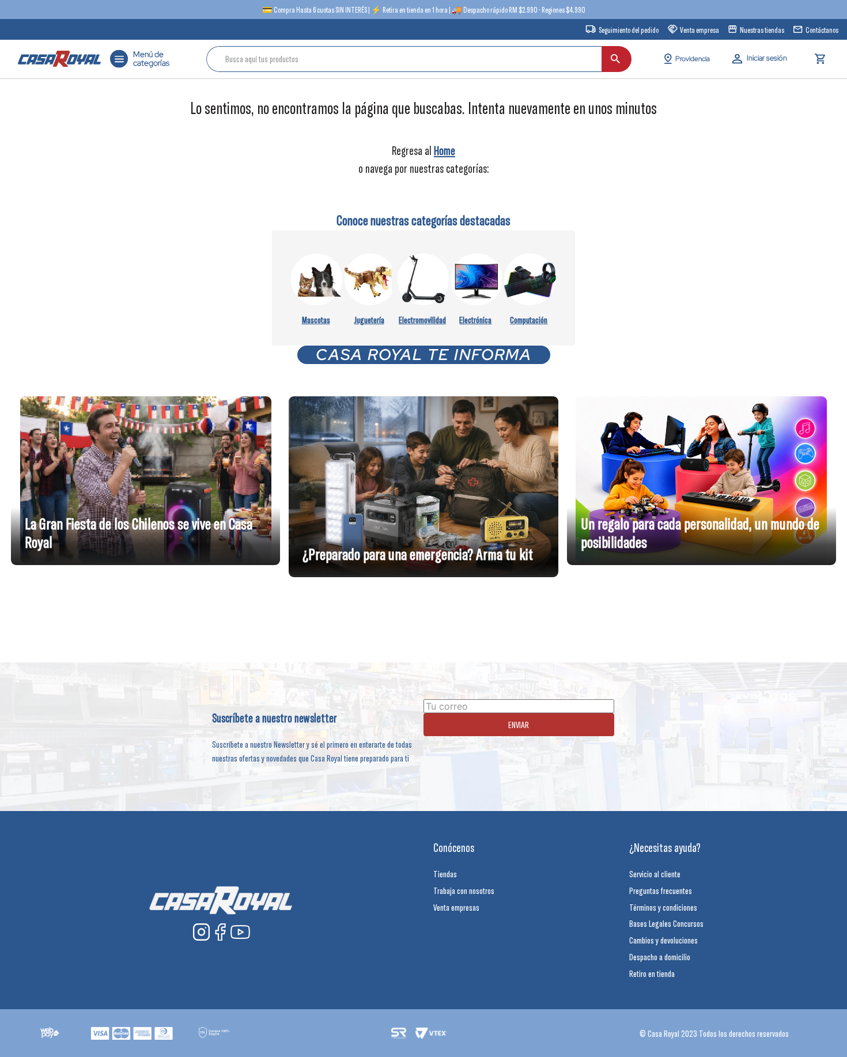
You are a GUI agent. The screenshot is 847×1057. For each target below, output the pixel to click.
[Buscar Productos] (615, 59)
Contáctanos (822, 30)
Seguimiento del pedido (629, 30)
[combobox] (419, 59)
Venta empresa (699, 30)
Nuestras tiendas (762, 30)
